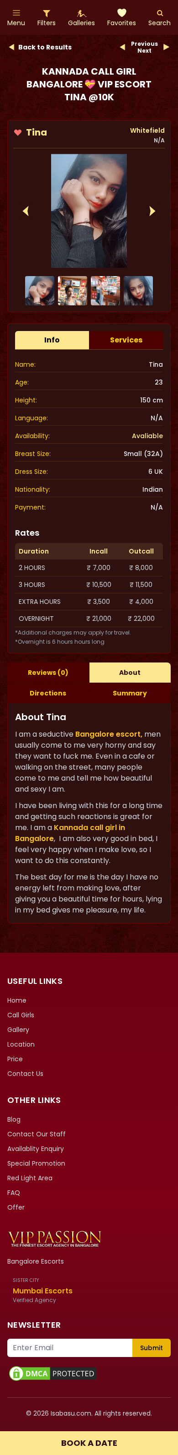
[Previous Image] (25, 211)
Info (52, 340)
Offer (16, 1207)
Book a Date (89, 1443)
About (130, 672)
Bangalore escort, (108, 734)
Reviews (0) (48, 672)
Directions (48, 693)
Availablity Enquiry (35, 1148)
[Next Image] (152, 211)
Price (15, 1059)
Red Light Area (29, 1178)
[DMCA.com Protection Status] (89, 1373)
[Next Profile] (166, 47)
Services (126, 340)
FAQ (13, 1192)
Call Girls (20, 1015)
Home (16, 1000)
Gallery (18, 1029)
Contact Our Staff (36, 1134)
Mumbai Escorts (43, 1291)
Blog (14, 1119)
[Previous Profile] (122, 47)
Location (21, 1044)
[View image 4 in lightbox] (138, 290)
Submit (151, 1347)
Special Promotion (36, 1163)
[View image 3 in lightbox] (105, 290)
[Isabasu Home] (54, 1238)
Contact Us (25, 1073)
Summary (130, 693)
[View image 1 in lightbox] (89, 211)
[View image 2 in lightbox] (72, 290)
